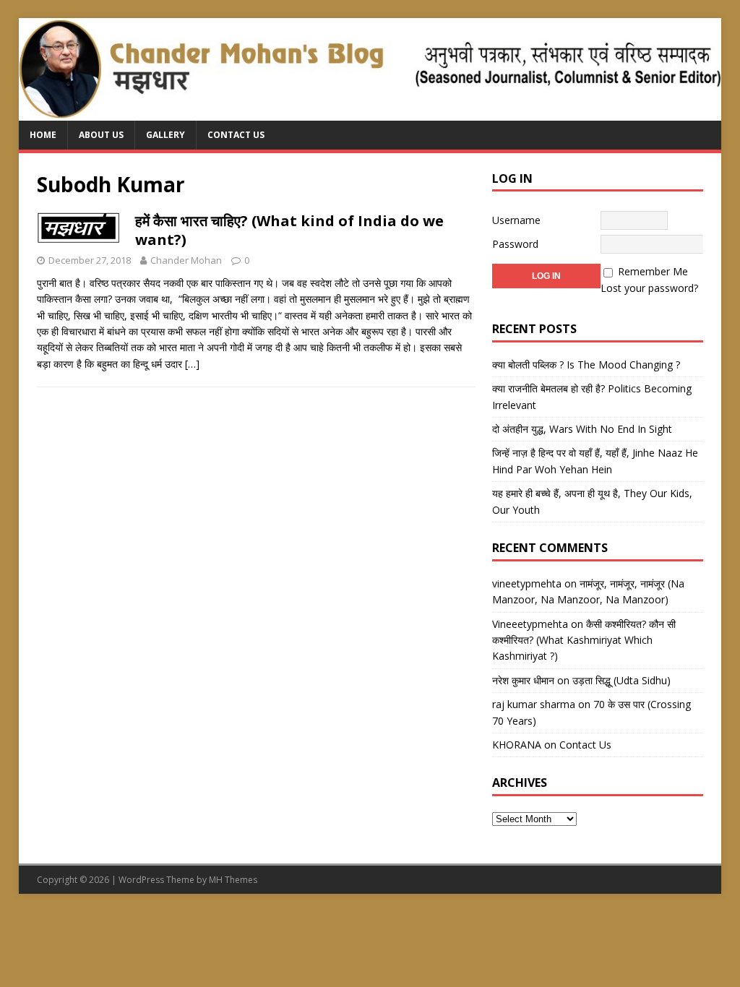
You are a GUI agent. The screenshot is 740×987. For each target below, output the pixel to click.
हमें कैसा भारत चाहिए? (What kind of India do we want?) (289, 230)
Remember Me (653, 271)
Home (43, 135)
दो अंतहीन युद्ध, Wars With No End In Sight (582, 429)
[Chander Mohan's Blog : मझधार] (370, 112)
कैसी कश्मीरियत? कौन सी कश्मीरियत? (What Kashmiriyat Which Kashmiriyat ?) (584, 640)
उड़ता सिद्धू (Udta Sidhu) (621, 680)
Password (515, 244)
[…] (192, 364)
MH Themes (233, 880)
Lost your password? (649, 288)
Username (516, 220)
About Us (101, 135)
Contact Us (235, 135)
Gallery (165, 135)
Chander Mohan (186, 260)
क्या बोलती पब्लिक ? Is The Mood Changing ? (586, 364)
